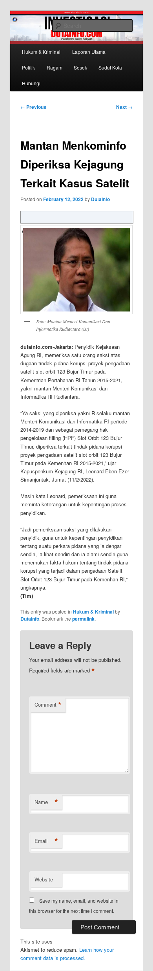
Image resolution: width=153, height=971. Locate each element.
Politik (28, 67)
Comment (48, 704)
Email (46, 841)
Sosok (80, 67)
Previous (33, 106)
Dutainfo (100, 199)
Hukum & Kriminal (41, 51)
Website (44, 879)
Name (46, 802)
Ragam (54, 67)
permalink (83, 618)
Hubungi (31, 83)
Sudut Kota (110, 67)
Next (124, 106)
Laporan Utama (89, 51)
